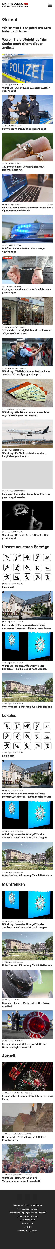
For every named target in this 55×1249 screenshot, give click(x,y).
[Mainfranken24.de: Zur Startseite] (15, 5)
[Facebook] (20, 1197)
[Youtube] (35, 1197)
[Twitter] (28, 1197)
